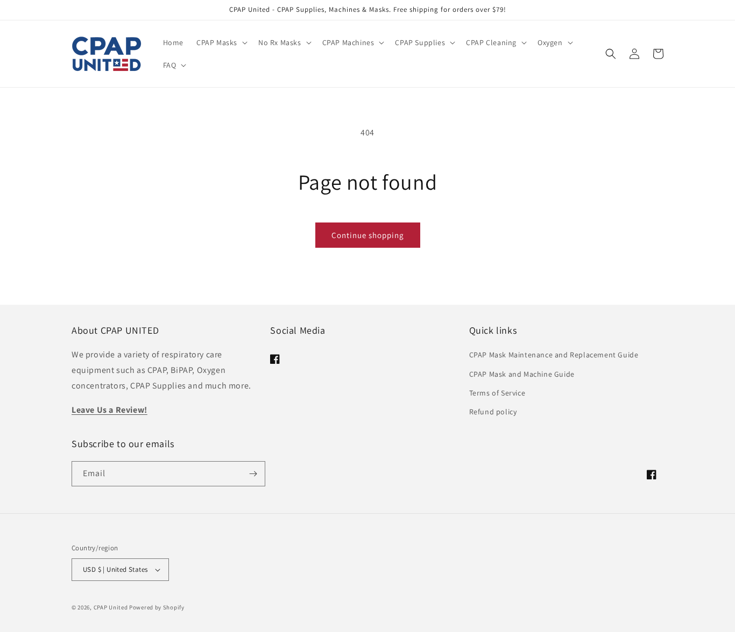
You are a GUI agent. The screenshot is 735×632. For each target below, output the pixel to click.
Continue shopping (367, 235)
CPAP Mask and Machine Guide (522, 374)
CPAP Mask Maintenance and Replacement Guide (554, 355)
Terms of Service (497, 393)
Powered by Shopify (157, 607)
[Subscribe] (253, 473)
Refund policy (493, 411)
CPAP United (111, 607)
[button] (221, 42)
